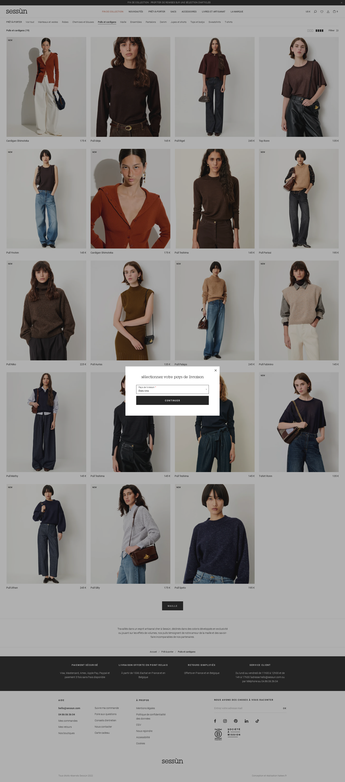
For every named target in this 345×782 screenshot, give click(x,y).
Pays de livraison (147, 387)
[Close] (216, 370)
